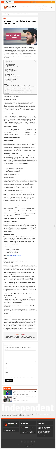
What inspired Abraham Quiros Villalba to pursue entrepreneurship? (18, 85)
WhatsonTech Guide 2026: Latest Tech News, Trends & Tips (28, 428)
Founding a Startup (10, 69)
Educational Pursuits (10, 65)
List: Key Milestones (11, 71)
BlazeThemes (30, 446)
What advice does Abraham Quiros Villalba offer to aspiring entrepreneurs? (19, 91)
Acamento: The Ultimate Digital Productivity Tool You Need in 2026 (28, 432)
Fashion (35, 9)
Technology (44, 6)
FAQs (6, 84)
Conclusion (7, 93)
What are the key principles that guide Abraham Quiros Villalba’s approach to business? (20, 89)
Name (6, 363)
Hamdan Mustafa (16, 394)
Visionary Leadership (10, 74)
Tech (35, 6)
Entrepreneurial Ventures (9, 68)
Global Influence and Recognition (11, 78)
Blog (5, 18)
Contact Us (44, 9)
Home (19, 6)
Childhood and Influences (11, 64)
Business (24, 6)
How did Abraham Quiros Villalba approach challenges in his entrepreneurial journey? (21, 86)
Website (6, 372)
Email (6, 368)
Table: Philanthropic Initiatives (13, 76)
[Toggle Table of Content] (35, 61)
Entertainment (30, 6)
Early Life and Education (9, 63)
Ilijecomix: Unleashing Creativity (14, 255)
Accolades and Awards (11, 80)
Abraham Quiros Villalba (31, 143)
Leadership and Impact (9, 73)
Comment (7, 349)
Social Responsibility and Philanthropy (13, 75)
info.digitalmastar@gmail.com (9, 430)
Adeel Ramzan (6, 26)
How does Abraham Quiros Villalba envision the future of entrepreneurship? (19, 90)
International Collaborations (11, 79)
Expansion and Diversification (12, 70)
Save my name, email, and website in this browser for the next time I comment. (20, 377)
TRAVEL (39, 6)
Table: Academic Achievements (13, 66)
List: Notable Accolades (12, 81)
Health (39, 9)
